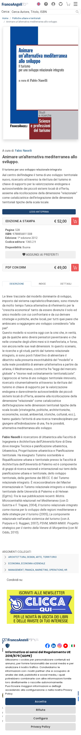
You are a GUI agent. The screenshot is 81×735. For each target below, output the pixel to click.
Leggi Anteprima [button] (39, 211)
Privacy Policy (40, 727)
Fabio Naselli (23, 150)
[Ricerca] (77, 11)
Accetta (40, 701)
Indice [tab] (42, 284)
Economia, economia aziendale (26, 563)
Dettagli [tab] (65, 284)
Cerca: (6, 11)
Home (5, 18)
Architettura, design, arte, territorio (32, 557)
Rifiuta (40, 710)
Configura (40, 718)
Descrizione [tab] (17, 284)
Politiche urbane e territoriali (26, 18)
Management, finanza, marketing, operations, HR (37, 570)
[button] (37, 4)
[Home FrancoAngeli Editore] (15, 4)
